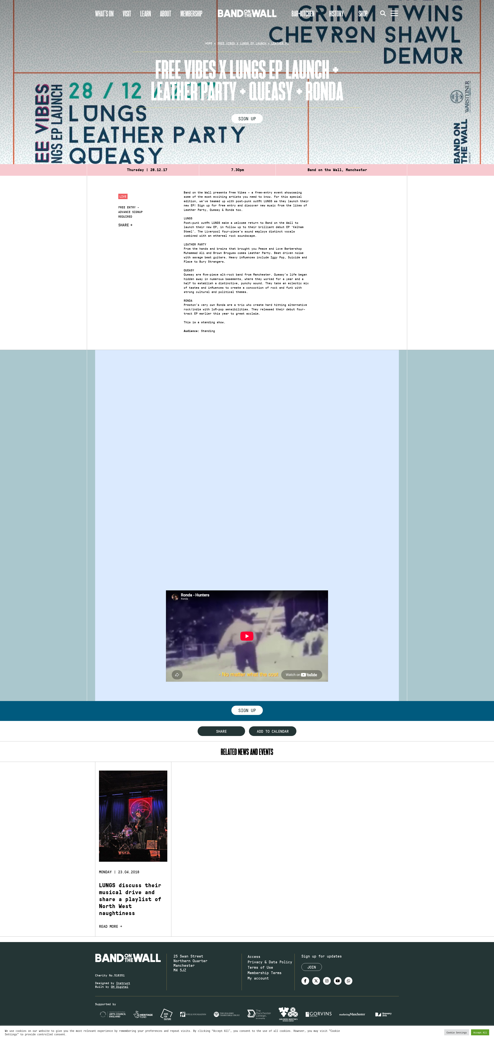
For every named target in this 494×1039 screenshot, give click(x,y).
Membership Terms (265, 972)
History (336, 13)
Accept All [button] (480, 1032)
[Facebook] (305, 981)
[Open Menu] (394, 13)
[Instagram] (327, 981)
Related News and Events (247, 751)
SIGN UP (247, 118)
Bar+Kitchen (303, 13)
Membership (191, 13)
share (221, 731)
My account (258, 977)
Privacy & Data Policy (270, 961)
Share (123, 224)
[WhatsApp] (348, 981)
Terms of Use (260, 967)
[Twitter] (316, 981)
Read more (108, 926)
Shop (363, 13)
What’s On (104, 13)
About (165, 13)
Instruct (123, 983)
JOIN (311, 966)
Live (122, 196)
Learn (145, 13)
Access (254, 956)
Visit (127, 13)
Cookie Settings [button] (457, 1032)
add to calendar (273, 731)
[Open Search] (383, 13)
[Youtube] (338, 981)
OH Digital (119, 987)
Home (208, 43)
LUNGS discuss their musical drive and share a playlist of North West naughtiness (130, 899)
